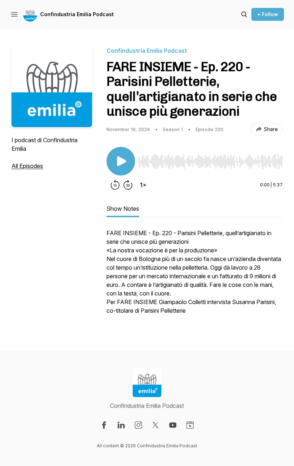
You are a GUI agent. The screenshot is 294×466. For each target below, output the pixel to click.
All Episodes (27, 165)
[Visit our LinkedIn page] (121, 425)
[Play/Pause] (120, 161)
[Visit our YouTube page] (172, 425)
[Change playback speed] (143, 185)
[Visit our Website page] (190, 425)
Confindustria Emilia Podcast (77, 14)
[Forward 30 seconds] (128, 185)
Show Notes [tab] (122, 208)
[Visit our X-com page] (155, 425)
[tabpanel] (194, 275)
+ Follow (267, 14)
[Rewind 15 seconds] (115, 185)
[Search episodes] (244, 14)
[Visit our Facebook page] (104, 425)
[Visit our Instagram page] (138, 425)
